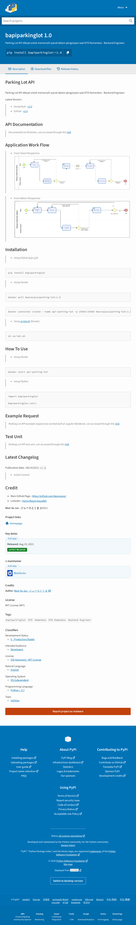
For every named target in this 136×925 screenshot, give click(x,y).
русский (56, 902)
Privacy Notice (66, 809)
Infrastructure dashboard (66, 762)
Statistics (68, 767)
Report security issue (68, 800)
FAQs (24, 776)
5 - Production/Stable (23, 639)
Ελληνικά (89, 899)
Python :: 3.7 (18, 690)
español (26, 899)
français (36, 899)
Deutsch (100, 899)
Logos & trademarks (68, 771)
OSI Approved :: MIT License (26, 660)
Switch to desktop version (68, 881)
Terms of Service (66, 796)
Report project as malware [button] (68, 711)
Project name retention (22, 771)
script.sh (25, 321)
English (15, 670)
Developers (17, 649)
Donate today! (68, 845)
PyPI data (12, 538)
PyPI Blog (66, 758)
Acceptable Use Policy (66, 814)
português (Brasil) (60, 899)
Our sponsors (68, 776)
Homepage (16, 523)
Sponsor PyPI (112, 771)
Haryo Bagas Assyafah (34, 501)
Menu (121, 7)
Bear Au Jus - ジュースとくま (31, 591)
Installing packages (22, 758)
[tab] (16, 69)
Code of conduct (67, 805)
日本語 (46, 899)
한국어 (86, 902)
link (69, 132)
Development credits (111, 776)
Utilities (15, 700)
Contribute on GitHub (111, 762)
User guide (22, 767)
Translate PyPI (111, 767)
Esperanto (75, 902)
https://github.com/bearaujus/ (49, 496)
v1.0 (30, 107)
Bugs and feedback (112, 758)
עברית (65, 902)
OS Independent (20, 680)
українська (77, 899)
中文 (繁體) (125, 899)
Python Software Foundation (70, 861)
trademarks (95, 851)
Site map (68, 864)
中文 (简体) (112, 899)
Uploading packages (22, 762)
